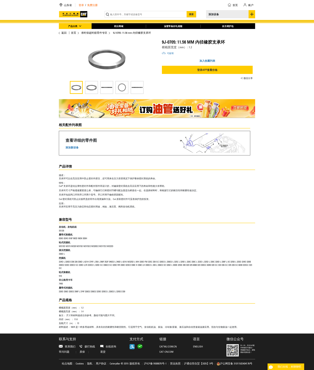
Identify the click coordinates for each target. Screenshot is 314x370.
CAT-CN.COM (166, 352)
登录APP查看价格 (207, 69)
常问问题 (64, 352)
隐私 (89, 363)
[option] (107, 59)
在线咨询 (110, 346)
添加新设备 (72, 147)
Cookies (80, 363)
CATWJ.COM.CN (168, 346)
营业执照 (175, 363)
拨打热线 (89, 346)
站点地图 (67, 363)
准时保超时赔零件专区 (94, 32)
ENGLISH (198, 346)
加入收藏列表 (207, 60)
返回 (64, 32)
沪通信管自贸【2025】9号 (198, 363)
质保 (82, 352)
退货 (102, 352)
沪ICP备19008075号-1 (155, 363)
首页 (73, 32)
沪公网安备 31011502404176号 (236, 363)
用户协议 (101, 363)
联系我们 (69, 346)
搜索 (191, 14)
